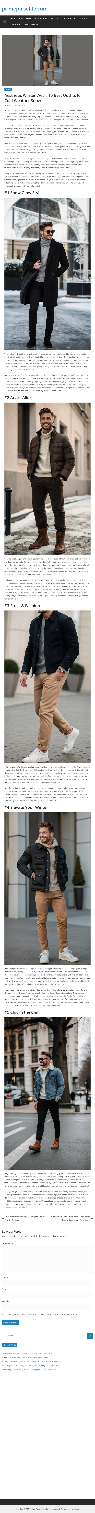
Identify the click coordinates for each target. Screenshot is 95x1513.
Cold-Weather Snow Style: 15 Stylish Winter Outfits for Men (25, 1218)
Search (90, 1335)
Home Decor (25, 19)
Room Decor (69, 19)
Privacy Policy (31, 24)
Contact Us (15, 24)
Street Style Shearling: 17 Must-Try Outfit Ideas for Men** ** (27, 1357)
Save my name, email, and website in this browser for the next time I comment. (42, 1314)
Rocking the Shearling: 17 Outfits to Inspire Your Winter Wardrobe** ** (31, 1361)
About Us (83, 19)
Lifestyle (55, 19)
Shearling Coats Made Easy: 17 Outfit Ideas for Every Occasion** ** (30, 1365)
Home (12, 19)
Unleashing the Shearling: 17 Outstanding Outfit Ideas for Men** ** (30, 1369)
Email (5, 1289)
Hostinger (75, 1509)
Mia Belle (24, 106)
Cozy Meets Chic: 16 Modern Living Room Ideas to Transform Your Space (70, 1218)
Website (6, 1301)
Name (5, 1277)
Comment (7, 1243)
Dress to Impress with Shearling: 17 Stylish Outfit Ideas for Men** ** (30, 1353)
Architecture (41, 19)
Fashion (8, 90)
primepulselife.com (25, 8)
